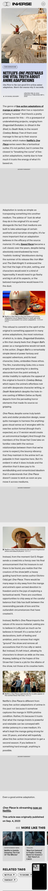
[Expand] (35, 865)
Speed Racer (27, 244)
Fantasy (8, 880)
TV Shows (24, 875)
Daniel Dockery (13, 96)
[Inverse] (22, 4)
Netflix (8, 875)
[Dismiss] (44, 865)
